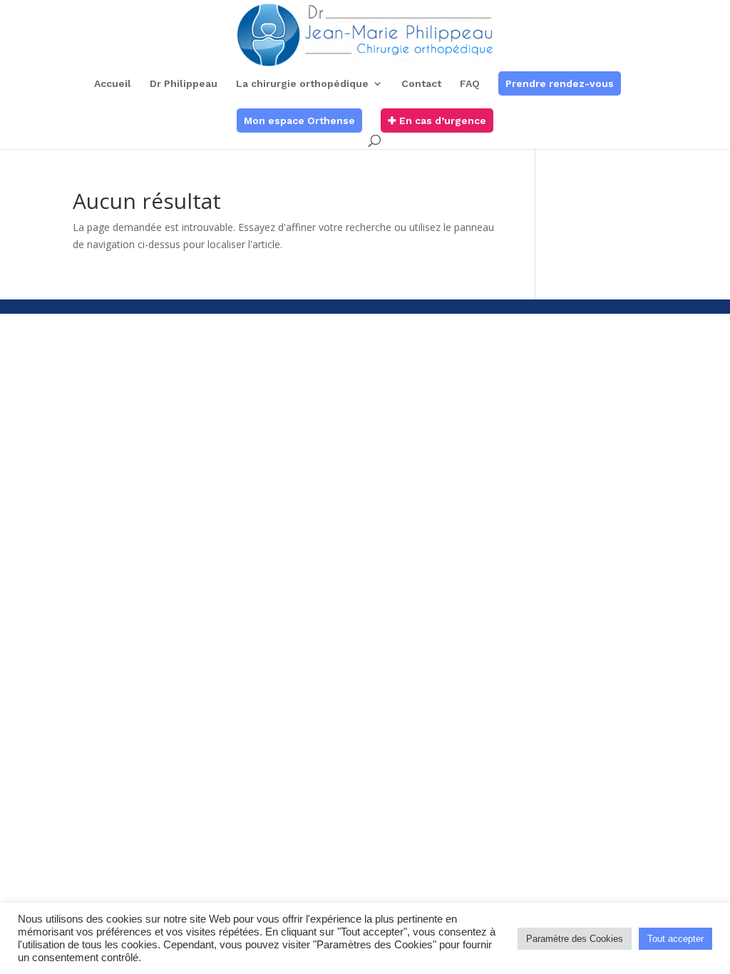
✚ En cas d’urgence (437, 120)
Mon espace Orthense (299, 120)
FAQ (470, 83)
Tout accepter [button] (675, 938)
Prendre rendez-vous (559, 83)
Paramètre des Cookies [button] (574, 938)
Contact (421, 83)
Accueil (112, 83)
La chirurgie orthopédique (302, 83)
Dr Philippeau (183, 83)
